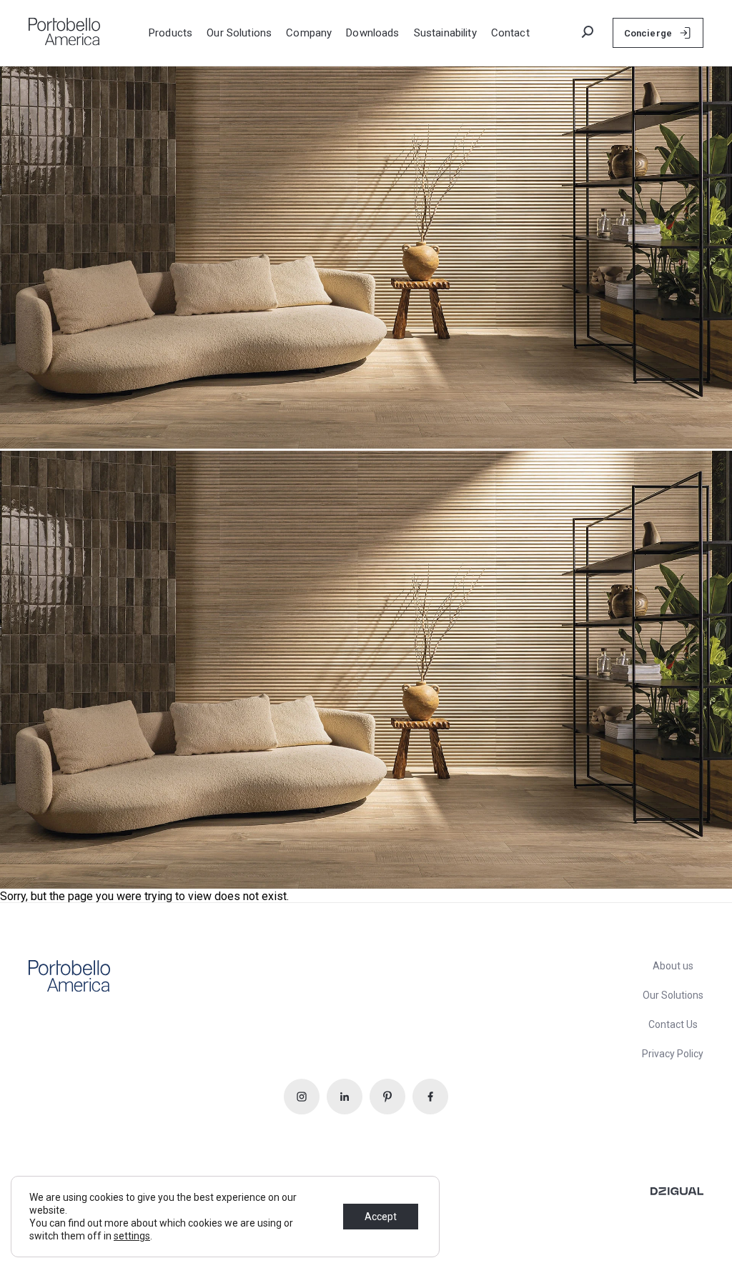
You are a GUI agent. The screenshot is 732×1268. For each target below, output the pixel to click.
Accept (381, 1216)
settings (132, 1236)
